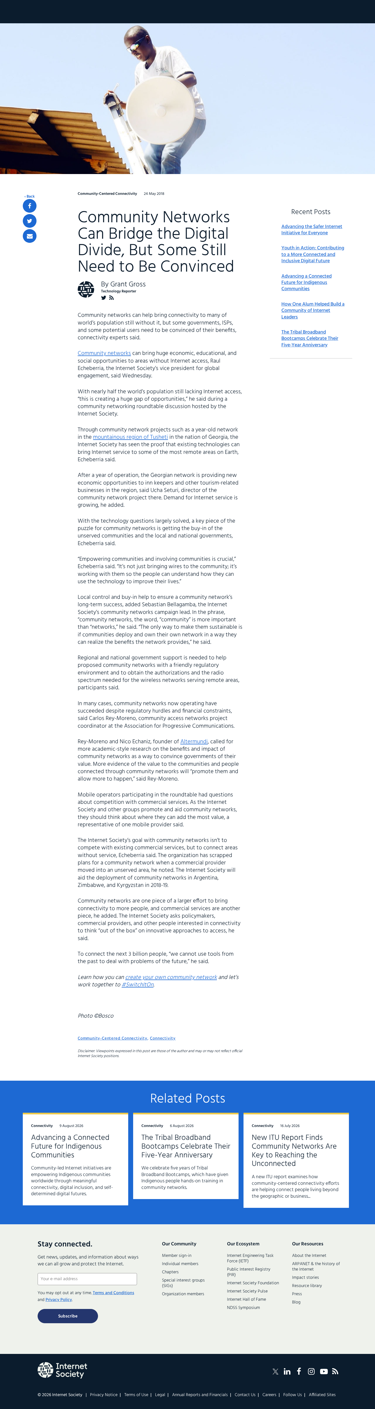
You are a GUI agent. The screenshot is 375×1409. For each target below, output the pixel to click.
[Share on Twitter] (30, 221)
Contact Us (245, 1395)
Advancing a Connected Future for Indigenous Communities (306, 282)
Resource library (307, 1286)
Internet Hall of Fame (246, 1299)
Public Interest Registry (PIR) (248, 1272)
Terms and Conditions (113, 1293)
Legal (160, 1395)
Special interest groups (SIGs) (183, 1283)
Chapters (170, 1272)
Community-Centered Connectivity (112, 1038)
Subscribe (67, 1316)
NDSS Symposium (243, 1307)
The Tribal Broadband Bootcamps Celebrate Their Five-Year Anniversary (309, 338)
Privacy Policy (59, 1299)
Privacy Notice (103, 1395)
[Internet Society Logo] (62, 1370)
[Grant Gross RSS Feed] (111, 298)
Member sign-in (176, 1255)
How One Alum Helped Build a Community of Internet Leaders (313, 310)
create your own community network (171, 977)
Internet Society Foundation (253, 1283)
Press (297, 1294)
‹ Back (29, 197)
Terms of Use (136, 1395)
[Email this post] (30, 236)
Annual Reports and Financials (200, 1395)
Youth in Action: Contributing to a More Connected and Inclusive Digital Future (312, 254)
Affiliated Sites (322, 1395)
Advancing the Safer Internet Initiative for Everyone (311, 230)
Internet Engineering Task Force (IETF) (250, 1258)
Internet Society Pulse (247, 1291)
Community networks (104, 353)
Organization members (183, 1294)
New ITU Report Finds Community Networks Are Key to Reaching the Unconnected (294, 1151)
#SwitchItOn (137, 984)
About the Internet (309, 1255)
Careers (269, 1395)
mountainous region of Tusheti (130, 437)
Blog (296, 1302)
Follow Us (292, 1395)
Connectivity (163, 1038)
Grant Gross (128, 284)
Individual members (180, 1264)
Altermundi (194, 741)
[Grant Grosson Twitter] (104, 298)
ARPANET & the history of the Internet (316, 1266)
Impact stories (305, 1277)
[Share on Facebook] (30, 206)
